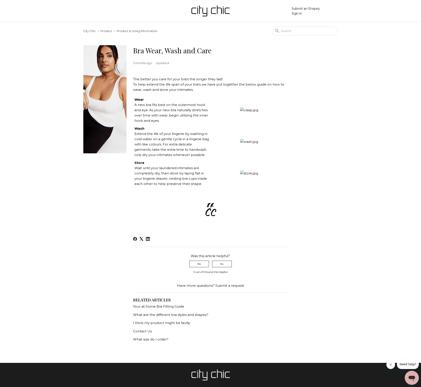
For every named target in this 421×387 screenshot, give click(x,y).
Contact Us (142, 331)
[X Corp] (141, 239)
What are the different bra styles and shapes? (170, 315)
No (222, 263)
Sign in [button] (297, 13)
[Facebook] (135, 239)
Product (106, 31)
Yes (199, 263)
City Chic (89, 31)
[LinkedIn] (148, 239)
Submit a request (229, 285)
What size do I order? (150, 339)
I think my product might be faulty (161, 323)
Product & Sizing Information (137, 31)
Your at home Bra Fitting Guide (158, 306)
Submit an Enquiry (306, 9)
